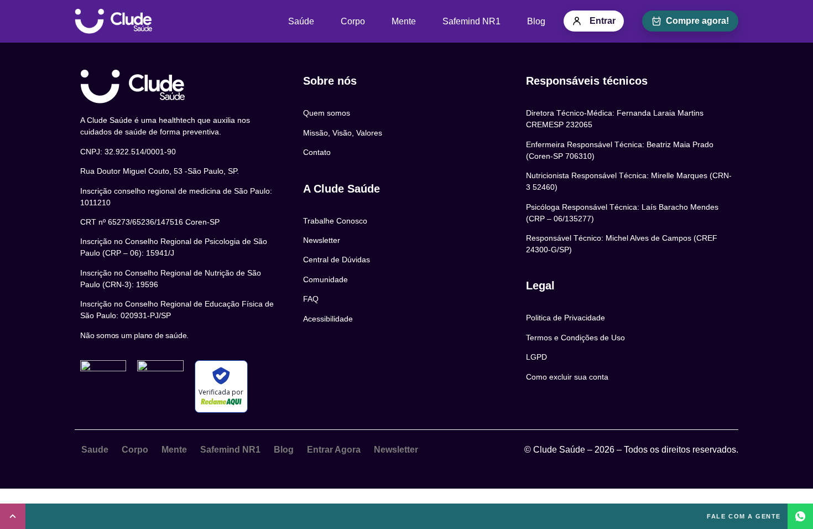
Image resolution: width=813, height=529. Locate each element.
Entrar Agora (334, 449)
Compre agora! (697, 20)
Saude (94, 449)
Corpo (353, 21)
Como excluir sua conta (567, 376)
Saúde (301, 21)
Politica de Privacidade (565, 317)
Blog (536, 21)
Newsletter (396, 449)
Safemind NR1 (471, 21)
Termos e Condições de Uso (575, 337)
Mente (404, 21)
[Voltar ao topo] (12, 516)
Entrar (603, 20)
